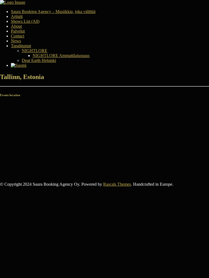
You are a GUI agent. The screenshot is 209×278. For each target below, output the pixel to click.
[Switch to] (110, 65)
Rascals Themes (117, 184)
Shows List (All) (25, 21)
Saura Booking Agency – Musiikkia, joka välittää (53, 11)
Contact (17, 36)
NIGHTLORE (34, 50)
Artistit (17, 16)
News (16, 41)
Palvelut (18, 31)
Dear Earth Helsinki (39, 60)
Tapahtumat (21, 45)
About (16, 26)
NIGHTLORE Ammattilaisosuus (61, 55)
